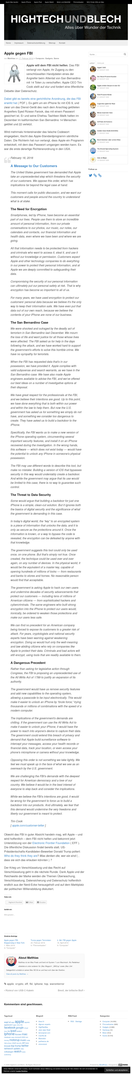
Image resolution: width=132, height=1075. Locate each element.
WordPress (103, 1065)
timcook (7, 1045)
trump (18, 1045)
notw (28, 1040)
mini (23, 1037)
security (19, 1043)
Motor (104, 1033)
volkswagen (9, 1051)
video (22, 1049)
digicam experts (44, 1024)
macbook (7, 1037)
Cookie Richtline (21, 1071)
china (18, 1025)
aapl (6, 1022)
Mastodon (42, 1038)
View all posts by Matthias (17, 974)
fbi (31, 984)
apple (10, 984)
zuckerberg (7, 1055)
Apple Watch (49, 2)
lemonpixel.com (44, 1033)
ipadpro (19, 1031)
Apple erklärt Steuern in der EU (108, 85)
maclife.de (42, 1035)
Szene (56, 58)
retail (14, 1043)
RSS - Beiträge (76, 1021)
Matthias (11, 58)
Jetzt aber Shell (44, 1030)
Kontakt (62, 43)
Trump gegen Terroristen (41, 940)
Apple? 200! (101, 67)
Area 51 (41, 1021)
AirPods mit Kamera (104, 122)
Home (8, 43)
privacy (9, 1043)
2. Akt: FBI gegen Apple (66, 940)
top (46, 984)
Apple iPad (38, 2)
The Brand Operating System (107, 149)
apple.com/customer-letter (28, 825)
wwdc (24, 1052)
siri (23, 1042)
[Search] (125, 54)
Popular (100, 63)
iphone (38, 984)
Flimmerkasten (78, 2)
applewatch (8, 1025)
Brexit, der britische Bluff (71, 990)
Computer (40, 58)
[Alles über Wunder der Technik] (66, 38)
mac (24, 1034)
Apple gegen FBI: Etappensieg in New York (14, 941)
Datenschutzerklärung (36, 43)
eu (21, 1024)
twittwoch (8, 1048)
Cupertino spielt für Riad (106, 103)
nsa (5, 1043)
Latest (92, 63)
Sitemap (52, 43)
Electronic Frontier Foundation (51, 843)
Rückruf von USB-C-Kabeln (19, 990)
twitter (25, 1045)
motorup (14, 1040)
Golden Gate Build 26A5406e (107, 131)
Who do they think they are (20, 856)
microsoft (18, 1037)
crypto (19, 984)
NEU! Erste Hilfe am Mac (95, 2)
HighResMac (43, 1027)
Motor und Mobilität (63, 2)
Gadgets (49, 58)
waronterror (57, 984)
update (17, 1048)
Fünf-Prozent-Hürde (104, 94)
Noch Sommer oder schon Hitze (109, 140)
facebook (9, 1027)
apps (14, 1025)
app (12, 1022)
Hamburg (105, 1030)
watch (18, 1051)
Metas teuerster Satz (105, 112)
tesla (27, 1043)
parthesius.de (44, 1041)
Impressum (19, 43)
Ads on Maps (102, 158)
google (20, 1027)
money (6, 1040)
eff (26, 984)
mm (27, 1037)
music (23, 1040)
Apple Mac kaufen (12, 2)
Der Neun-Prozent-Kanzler (107, 76)
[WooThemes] (123, 1065)
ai (10, 1022)
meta (12, 1037)
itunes (18, 1034)
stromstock (43, 1044)
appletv (27, 1022)
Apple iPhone (26, 2)
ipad (13, 1030)
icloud (26, 1028)
